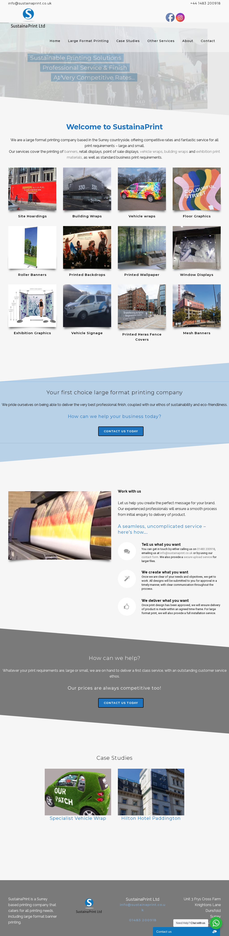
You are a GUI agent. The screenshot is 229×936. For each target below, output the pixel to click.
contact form (150, 557)
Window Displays (196, 275)
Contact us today (121, 431)
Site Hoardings (32, 216)
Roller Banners (32, 275)
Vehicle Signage (87, 333)
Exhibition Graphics (32, 333)
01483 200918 (206, 549)
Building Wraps (87, 216)
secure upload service (198, 557)
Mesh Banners (196, 333)
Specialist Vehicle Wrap (78, 818)
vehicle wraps (151, 151)
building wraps (176, 151)
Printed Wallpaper (141, 275)
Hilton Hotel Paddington (151, 818)
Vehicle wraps (142, 216)
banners (71, 151)
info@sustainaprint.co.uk (176, 553)
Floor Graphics (197, 216)
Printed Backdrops (87, 275)
